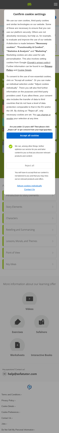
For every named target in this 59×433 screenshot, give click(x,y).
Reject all (29, 165)
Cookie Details (24, 70)
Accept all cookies (29, 135)
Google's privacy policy (39, 62)
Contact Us (29, 189)
